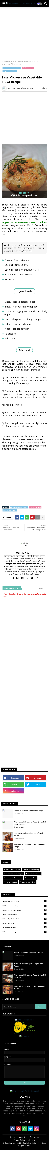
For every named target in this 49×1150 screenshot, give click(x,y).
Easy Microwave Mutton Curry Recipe (28, 810)
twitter (37, 784)
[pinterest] (22, 578)
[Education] (24, 1034)
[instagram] (37, 578)
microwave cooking (32, 870)
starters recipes (28, 68)
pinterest (37, 778)
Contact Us (34, 1137)
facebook (15, 778)
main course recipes (13, 870)
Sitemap (31, 1140)
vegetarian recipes (16, 61)
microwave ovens (34, 874)
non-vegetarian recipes (14, 878)
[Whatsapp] (27, 517)
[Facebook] (17, 517)
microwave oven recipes (11, 68)
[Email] (37, 517)
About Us (22, 1137)
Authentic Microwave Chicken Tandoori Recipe (29, 845)
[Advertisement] (24, 34)
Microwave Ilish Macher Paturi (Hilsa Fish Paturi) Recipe (30, 823)
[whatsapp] (27, 578)
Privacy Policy (19, 1140)
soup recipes (31, 878)
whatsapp (15, 784)
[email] (12, 578)
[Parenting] (24, 1036)
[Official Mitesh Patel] (24, 1020)
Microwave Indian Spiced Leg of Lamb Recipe (28, 834)
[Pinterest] (32, 517)
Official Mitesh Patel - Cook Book (33, 1143)
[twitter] (32, 578)
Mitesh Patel (23, 553)
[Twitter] (22, 517)
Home (4, 61)
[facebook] (17, 578)
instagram (15, 791)
